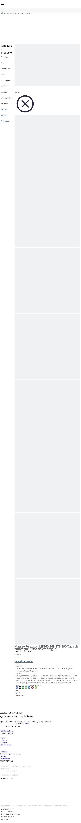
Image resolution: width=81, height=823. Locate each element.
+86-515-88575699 (7, 809)
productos (4, 740)
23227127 (4, 819)
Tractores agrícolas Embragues (5, 115)
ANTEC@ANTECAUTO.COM (10, 814)
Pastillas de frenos (7, 731)
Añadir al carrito (27, 661)
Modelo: (18, 664)
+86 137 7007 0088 (7, 817)
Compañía (4, 742)
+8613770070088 (7, 812)
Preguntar (18, 661)
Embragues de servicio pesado (6, 86)
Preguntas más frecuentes (10, 754)
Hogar (2, 738)
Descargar (4, 752)
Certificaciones (5, 745)
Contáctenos (5, 759)
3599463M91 (19, 695)
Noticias (3, 756)
